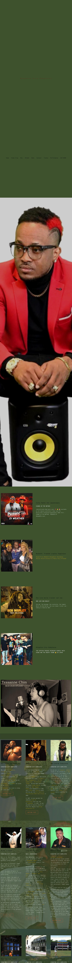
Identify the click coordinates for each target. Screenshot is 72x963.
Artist (27, 158)
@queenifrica (39, 557)
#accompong (60, 557)
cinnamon (12, 783)
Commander (30, 803)
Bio (21, 158)
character (54, 785)
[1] (2, 783)
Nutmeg (5, 783)
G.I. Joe (64, 785)
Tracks (46, 158)
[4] (12, 789)
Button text (7, 794)
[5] (43, 898)
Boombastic (32, 780)
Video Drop (14, 158)
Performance (54, 158)
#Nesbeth (46, 557)
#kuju (59, 558)
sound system (32, 862)
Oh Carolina (37, 781)
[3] (7, 785)
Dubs (32, 158)
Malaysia (5, 788)
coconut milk (10, 775)
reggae (33, 776)
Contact (39, 158)
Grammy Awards (36, 785)
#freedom (63, 558)
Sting (37, 790)
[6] (43, 904)
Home (7, 158)
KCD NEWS (63, 158)
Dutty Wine (31, 891)
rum (14, 780)
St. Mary (67, 771)
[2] (5, 785)
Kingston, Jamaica (65, 770)
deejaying (39, 889)
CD (41, 770)
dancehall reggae (32, 860)
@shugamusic (53, 557)
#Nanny (55, 558)
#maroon (38, 558)
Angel (27, 783)
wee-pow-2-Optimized (56, 857)
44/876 (30, 790)
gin (9, 780)
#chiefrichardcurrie (47, 558)
